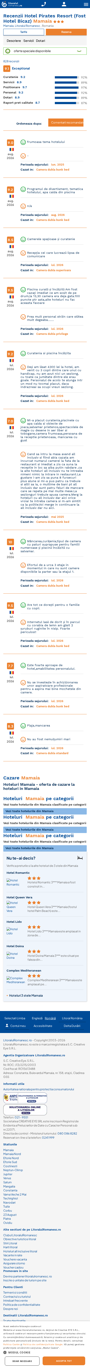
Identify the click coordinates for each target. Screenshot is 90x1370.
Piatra (7, 1218)
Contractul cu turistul (17, 1296)
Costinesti (10, 1166)
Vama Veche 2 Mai (14, 1194)
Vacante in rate (12, 1255)
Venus (7, 1178)
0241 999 (48, 1137)
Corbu (7, 1210)
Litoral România (72, 1018)
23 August (10, 1214)
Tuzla (6, 1206)
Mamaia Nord (12, 1154)
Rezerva (66, 32)
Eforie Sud (10, 1162)
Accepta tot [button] (64, 1360)
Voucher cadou (13, 1267)
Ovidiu (7, 1222)
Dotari (40, 40)
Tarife (23, 32)
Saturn (7, 1182)
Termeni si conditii (15, 1292)
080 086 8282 (67, 1133)
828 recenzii (11, 61)
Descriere (14, 40)
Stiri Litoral (10, 1243)
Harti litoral (10, 1247)
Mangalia (9, 1186)
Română (50, 1018)
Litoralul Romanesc (28, 25)
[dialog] (45, 1345)
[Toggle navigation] (86, 4)
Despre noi (10, 1309)
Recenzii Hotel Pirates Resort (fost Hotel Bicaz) (44, 18)
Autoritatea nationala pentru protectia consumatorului (38, 1089)
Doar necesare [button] (22, 1361)
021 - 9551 (21, 1117)
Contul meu (18, 1026)
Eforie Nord (11, 1158)
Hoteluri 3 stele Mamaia (26, 995)
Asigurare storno (14, 1263)
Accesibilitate (43, 1026)
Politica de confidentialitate (21, 1304)
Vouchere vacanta (15, 1259)
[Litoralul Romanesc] (11, 4)
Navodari (9, 1202)
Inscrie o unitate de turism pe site (25, 1280)
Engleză (37, 1018)
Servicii (28, 40)
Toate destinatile (14, 1321)
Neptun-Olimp (13, 1170)
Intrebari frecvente (15, 1300)
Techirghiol (10, 1198)
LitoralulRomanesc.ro (17, 1040)
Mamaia (8, 25)
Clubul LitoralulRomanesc (20, 1235)
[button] (45, 51)
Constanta (10, 1190)
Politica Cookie (11, 1344)
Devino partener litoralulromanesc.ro (27, 1276)
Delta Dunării (72, 1026)
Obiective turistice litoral (19, 1239)
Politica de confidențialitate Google (43, 1344)
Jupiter (7, 1174)
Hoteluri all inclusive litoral (20, 1251)
